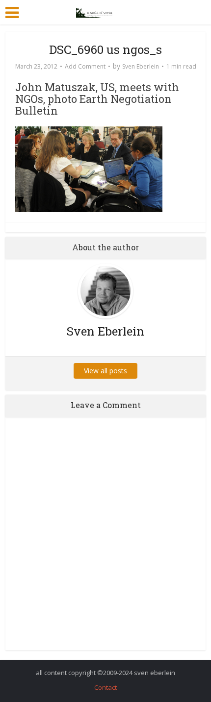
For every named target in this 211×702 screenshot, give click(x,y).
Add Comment (85, 66)
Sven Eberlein (140, 66)
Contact (105, 687)
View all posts (105, 370)
